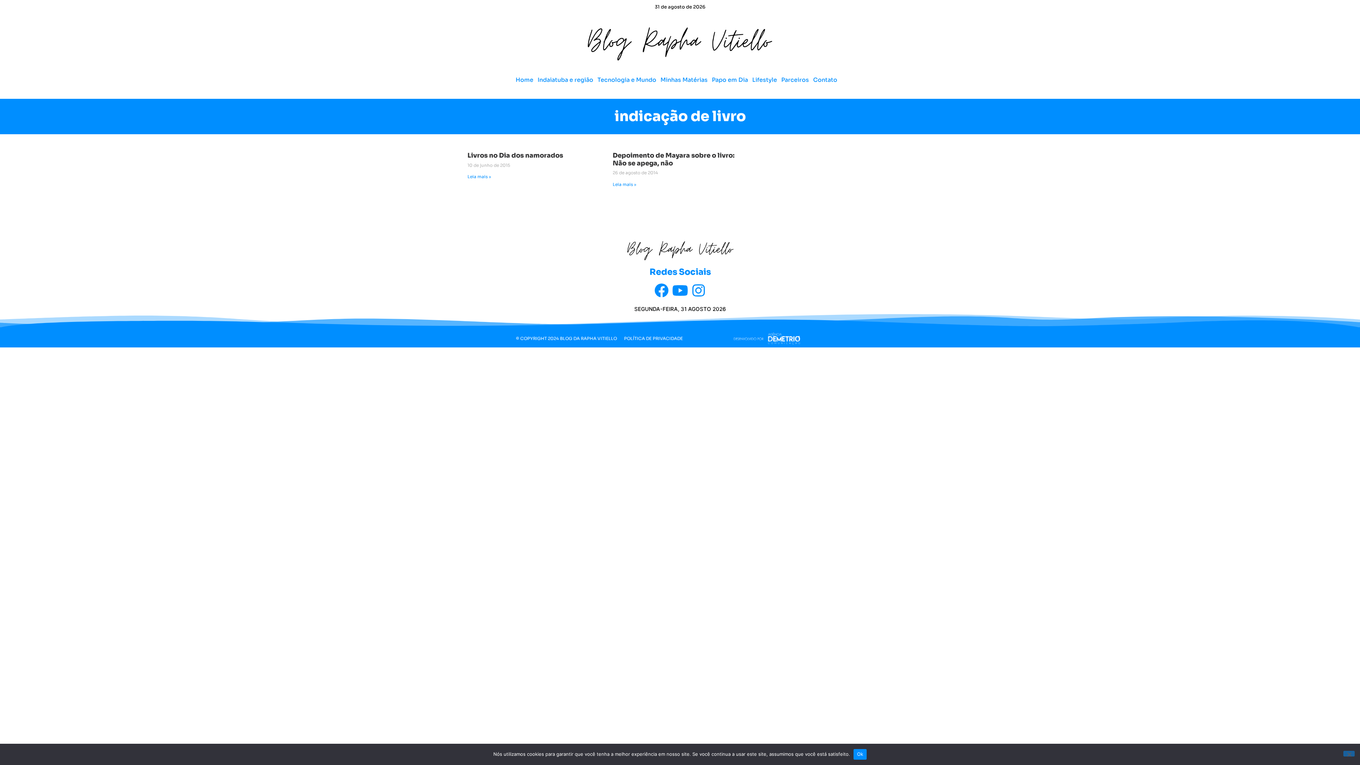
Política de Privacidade (653, 338)
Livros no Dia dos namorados (515, 155)
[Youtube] (680, 290)
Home (524, 80)
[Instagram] (698, 290)
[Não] (1349, 753)
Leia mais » (479, 176)
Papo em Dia (730, 80)
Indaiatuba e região (565, 80)
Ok (860, 754)
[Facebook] (661, 290)
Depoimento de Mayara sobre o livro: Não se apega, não (674, 159)
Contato (825, 80)
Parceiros (795, 80)
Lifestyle (764, 80)
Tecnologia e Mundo (626, 80)
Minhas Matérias (684, 80)
